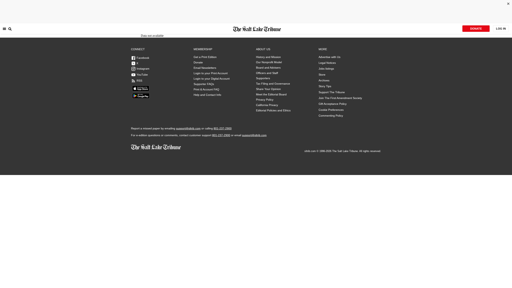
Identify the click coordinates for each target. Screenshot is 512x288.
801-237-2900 (223, 128)
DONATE (476, 28)
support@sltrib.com (188, 128)
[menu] (4, 28)
